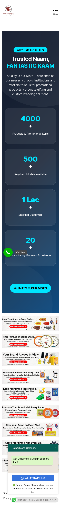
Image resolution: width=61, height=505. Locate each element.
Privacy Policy (10, 498)
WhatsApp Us (35, 478)
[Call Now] (8, 252)
